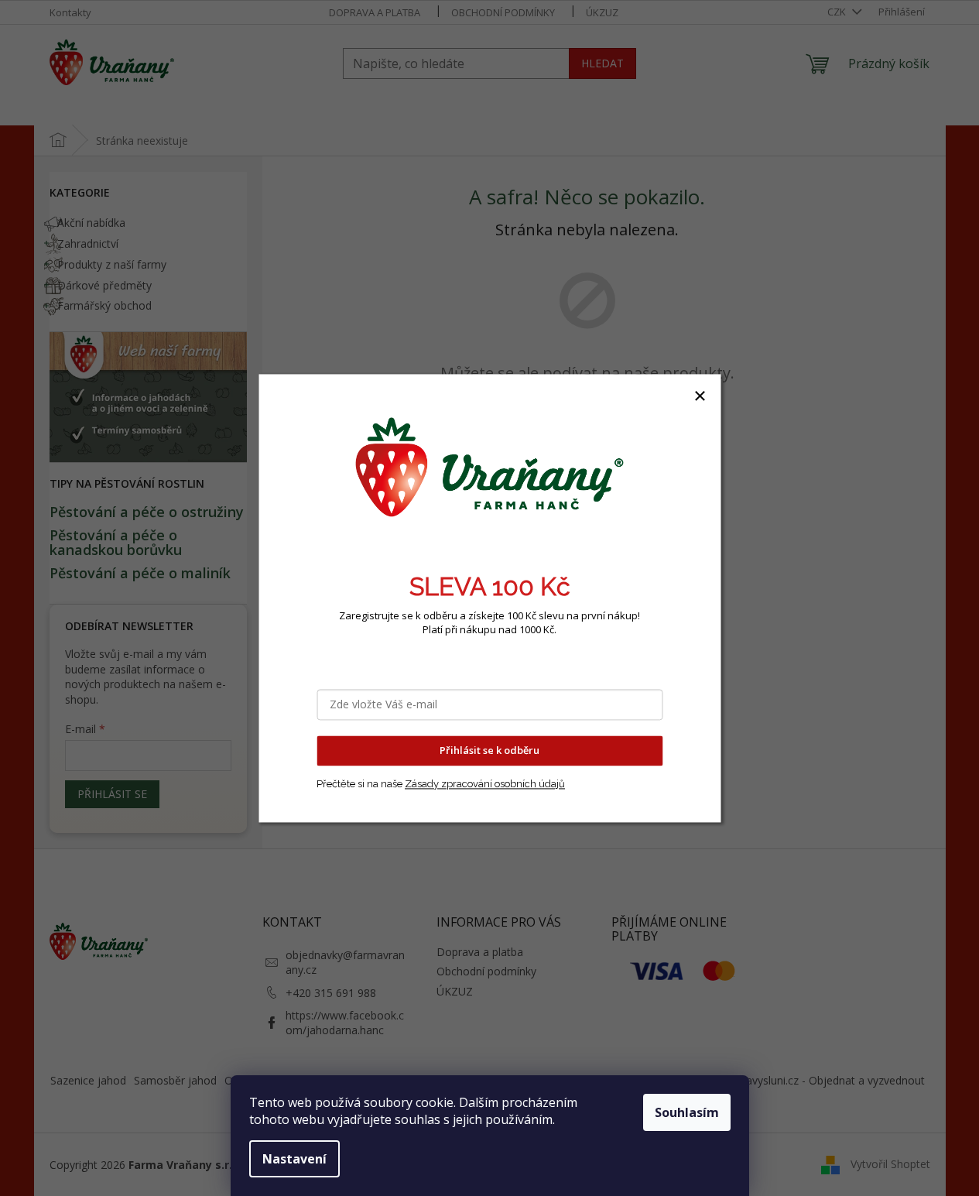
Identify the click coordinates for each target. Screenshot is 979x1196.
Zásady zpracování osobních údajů (485, 784)
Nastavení (294, 1158)
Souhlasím (687, 1112)
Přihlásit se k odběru (489, 750)
